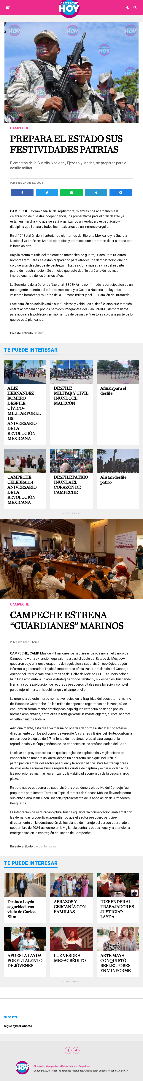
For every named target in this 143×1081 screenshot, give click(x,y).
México (64, 1066)
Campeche (52, 1066)
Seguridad (84, 1066)
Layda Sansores (45, 846)
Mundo (73, 1066)
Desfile (38, 333)
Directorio (39, 1066)
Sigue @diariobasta (18, 1026)
